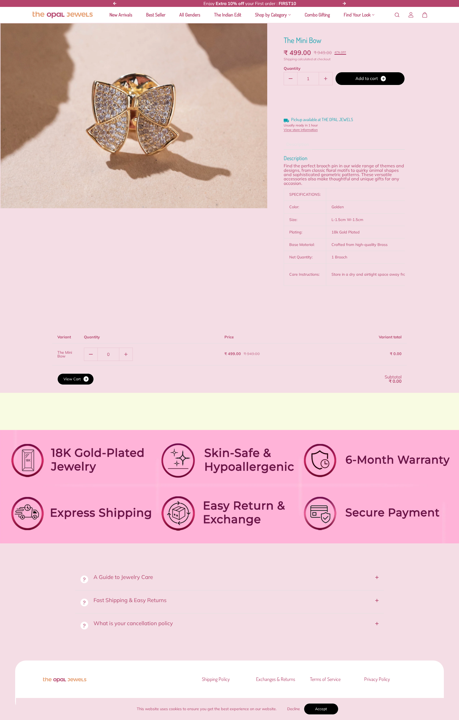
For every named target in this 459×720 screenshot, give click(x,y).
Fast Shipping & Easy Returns (131, 600)
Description (297, 144)
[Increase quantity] (126, 354)
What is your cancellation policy (133, 623)
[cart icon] (425, 15)
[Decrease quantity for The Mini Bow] (291, 78)
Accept (321, 708)
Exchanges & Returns (275, 679)
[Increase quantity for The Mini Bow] (326, 78)
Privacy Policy (377, 679)
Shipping (290, 59)
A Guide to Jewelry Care (123, 576)
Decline (293, 709)
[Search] (397, 15)
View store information (301, 129)
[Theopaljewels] (62, 15)
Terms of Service (325, 679)
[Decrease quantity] (91, 354)
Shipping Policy (216, 679)
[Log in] (411, 15)
